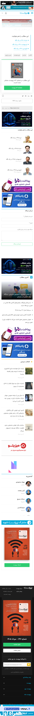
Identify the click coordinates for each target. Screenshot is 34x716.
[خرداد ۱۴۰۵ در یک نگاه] (27, 153)
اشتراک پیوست (17, 565)
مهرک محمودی (20, 482)
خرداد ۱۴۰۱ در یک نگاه (21, 40)
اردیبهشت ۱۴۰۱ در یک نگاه (19, 44)
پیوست (17, 704)
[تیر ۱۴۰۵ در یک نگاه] (27, 143)
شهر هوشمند (17, 55)
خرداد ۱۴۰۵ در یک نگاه (15, 148)
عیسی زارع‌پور (8, 55)
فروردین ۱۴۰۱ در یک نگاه (20, 49)
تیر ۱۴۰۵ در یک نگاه (15, 138)
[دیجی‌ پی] (17, 3)
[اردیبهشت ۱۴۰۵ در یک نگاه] (27, 164)
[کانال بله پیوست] (17, 8)
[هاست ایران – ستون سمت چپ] (17, 119)
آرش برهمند (21, 491)
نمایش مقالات (17, 650)
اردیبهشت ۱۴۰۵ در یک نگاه (13, 159)
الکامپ (30, 55)
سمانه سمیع (21, 499)
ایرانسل (24, 55)
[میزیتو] (17, 448)
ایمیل (31, 223)
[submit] (28, 664)
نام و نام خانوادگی (28, 216)
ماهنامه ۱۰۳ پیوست (17, 88)
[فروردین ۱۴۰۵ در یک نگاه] (27, 175)
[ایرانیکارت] (17, 709)
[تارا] (17, 184)
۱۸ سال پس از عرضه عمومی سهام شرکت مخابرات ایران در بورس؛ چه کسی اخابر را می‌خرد (14, 398)
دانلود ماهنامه (17, 645)
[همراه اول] (17, 713)
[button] (32, 13)
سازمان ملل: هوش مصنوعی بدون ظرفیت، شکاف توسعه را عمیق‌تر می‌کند (14, 428)
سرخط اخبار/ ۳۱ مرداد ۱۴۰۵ (23, 310)
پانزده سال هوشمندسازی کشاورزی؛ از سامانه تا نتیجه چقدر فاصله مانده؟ (14, 372)
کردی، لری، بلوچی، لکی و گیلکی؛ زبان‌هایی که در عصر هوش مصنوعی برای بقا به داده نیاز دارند (14, 413)
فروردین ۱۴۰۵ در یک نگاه (14, 170)
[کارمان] (17, 465)
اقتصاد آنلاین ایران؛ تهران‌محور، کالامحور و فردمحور (16, 315)
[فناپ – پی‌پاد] (17, 200)
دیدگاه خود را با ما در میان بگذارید (25, 229)
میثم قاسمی (21, 508)
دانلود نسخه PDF (17, 101)
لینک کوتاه (7, 108)
